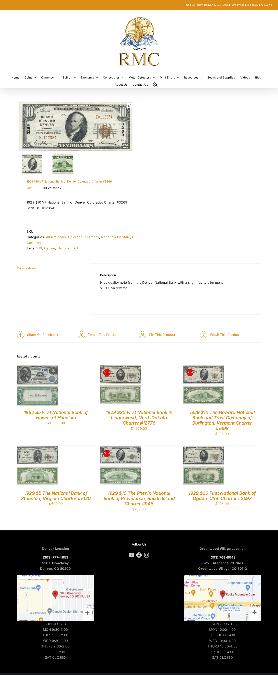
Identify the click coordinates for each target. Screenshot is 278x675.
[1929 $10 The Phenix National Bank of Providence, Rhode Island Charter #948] (120, 448)
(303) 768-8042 (222, 557)
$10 (39, 248)
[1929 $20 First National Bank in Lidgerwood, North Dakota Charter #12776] (120, 367)
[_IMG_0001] (63, 164)
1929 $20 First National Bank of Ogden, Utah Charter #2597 (222, 495)
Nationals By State (115, 237)
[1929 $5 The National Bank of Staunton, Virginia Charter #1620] (37, 448)
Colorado (75, 237)
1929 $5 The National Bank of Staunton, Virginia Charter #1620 (56, 495)
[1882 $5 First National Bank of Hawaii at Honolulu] (37, 367)
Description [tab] (26, 268)
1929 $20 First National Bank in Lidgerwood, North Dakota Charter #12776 (139, 418)
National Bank (68, 248)
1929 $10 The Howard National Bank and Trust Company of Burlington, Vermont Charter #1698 (222, 420)
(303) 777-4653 (55, 557)
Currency (92, 237)
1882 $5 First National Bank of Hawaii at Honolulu (56, 415)
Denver (49, 248)
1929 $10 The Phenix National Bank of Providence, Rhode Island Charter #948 (139, 498)
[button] (155, 84)
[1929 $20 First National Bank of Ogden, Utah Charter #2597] (203, 448)
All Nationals (56, 237)
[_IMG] (32, 164)
